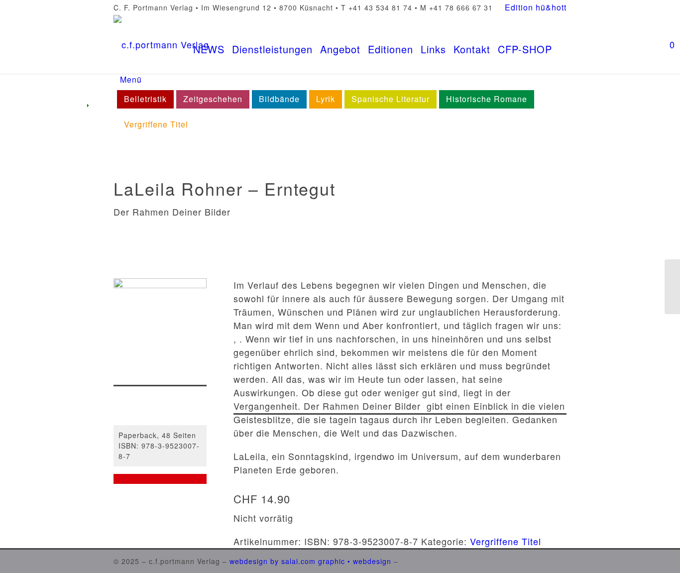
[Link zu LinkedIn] (529, 559)
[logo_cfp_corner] (161, 44)
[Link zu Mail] (559, 559)
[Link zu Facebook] (514, 559)
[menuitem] (533, 7)
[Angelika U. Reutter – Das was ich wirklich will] (672, 286)
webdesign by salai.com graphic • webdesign (310, 561)
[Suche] (559, 44)
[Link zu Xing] (544, 559)
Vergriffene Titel (505, 541)
